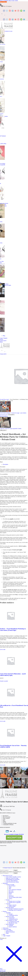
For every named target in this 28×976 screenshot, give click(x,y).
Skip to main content (13, 0)
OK (23, 975)
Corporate (8, 903)
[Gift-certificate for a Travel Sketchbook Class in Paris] (11, 702)
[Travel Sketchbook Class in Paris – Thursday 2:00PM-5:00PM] (11, 742)
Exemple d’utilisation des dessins (16, 908)
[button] (4, 681)
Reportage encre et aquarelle (15, 910)
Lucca (10, 894)
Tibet (10, 888)
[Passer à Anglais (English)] (6, 15)
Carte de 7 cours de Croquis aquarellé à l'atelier (10, 428)
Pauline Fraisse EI (8, 867)
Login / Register (6, 935)
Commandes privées (13, 915)
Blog (4, 820)
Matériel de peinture (10, 931)
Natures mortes (12, 906)
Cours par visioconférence (12, 880)
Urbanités (11, 925)
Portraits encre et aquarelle (15, 902)
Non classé (6, 399)
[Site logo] (6, 28)
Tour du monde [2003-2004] (15, 897)
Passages (11, 914)
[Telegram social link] (12, 462)
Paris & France (12, 885)
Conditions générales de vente (9, 823)
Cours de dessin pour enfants (12, 882)
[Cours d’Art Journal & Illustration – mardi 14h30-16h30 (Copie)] (11, 671)
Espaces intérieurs (13, 926)
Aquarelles (8, 912)
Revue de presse (6, 817)
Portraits (7, 900)
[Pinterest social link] (8, 462)
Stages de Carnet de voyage (12, 878)
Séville (10, 893)
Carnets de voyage (10, 884)
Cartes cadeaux (9, 930)
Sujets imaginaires (10, 924)
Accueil (2, 399)
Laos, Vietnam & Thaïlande (15, 889)
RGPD (4, 822)
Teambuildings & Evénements (12, 879)
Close (1, 939)
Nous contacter (3, 1)
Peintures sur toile (10, 916)
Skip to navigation (4, 0)
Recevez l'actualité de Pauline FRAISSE (14, 834)
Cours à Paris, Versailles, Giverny (13, 876)
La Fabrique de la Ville (14, 921)
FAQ (4, 819)
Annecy (10, 898)
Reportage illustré (10, 907)
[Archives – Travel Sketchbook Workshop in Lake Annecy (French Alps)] (11, 626)
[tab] (5, 464)
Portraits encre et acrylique (15, 901)
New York (11, 891)
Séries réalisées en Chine (11, 920)
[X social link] (6, 462)
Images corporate (12, 905)
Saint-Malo (11, 896)
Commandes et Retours (8, 824)
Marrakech (11, 892)
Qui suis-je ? (6, 815)
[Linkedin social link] (10, 462)
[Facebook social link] (4, 462)
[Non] (24, 975)
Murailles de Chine (13, 923)
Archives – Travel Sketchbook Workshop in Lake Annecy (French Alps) (13, 629)
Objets (7, 933)
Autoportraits (12, 917)
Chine (10, 887)
